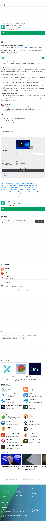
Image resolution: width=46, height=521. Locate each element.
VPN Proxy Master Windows (15, 26)
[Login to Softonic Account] (44, 5)
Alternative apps (6, 175)
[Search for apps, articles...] (41, 5)
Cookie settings (34, 497)
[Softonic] (7, 5)
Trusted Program (10, 29)
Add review (23, 170)
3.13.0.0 (32, 154)
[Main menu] (1, 5)
